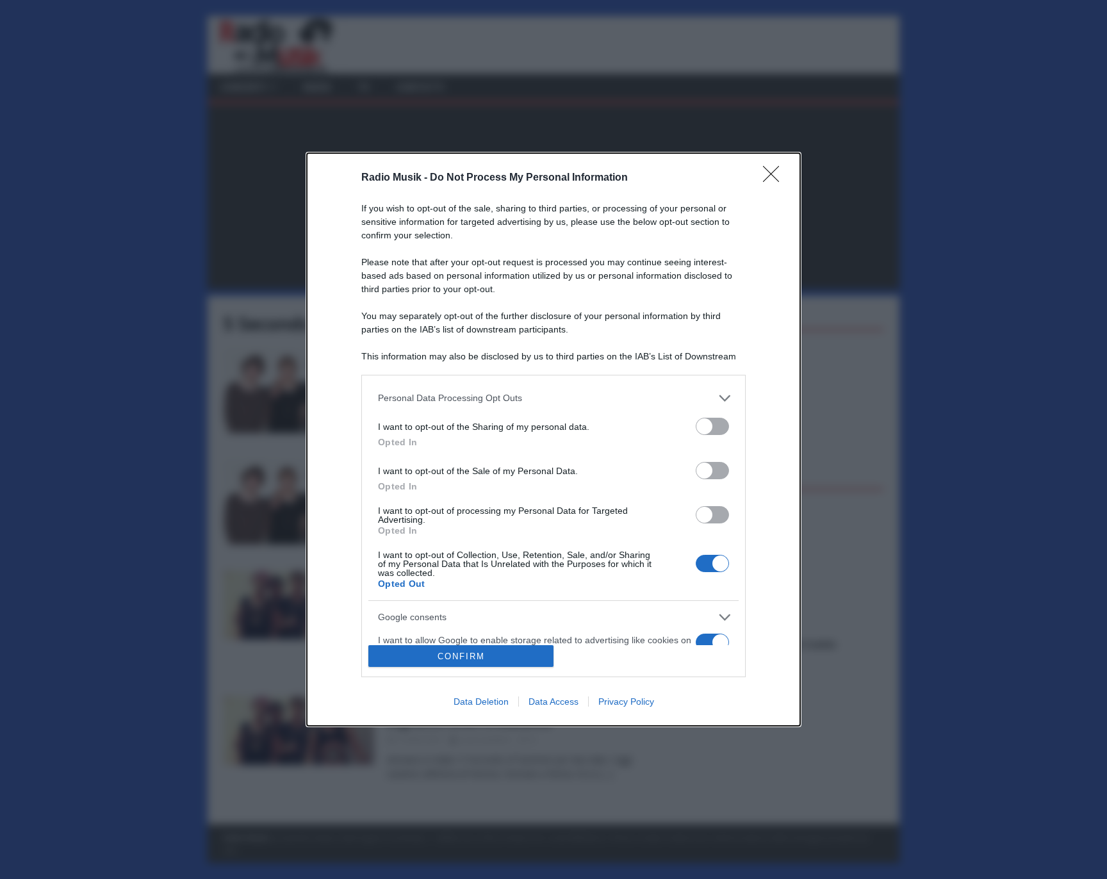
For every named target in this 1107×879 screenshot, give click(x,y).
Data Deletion (481, 701)
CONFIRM (461, 656)
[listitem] (553, 398)
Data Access (553, 701)
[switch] (712, 426)
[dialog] (553, 440)
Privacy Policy (626, 701)
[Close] (775, 178)
